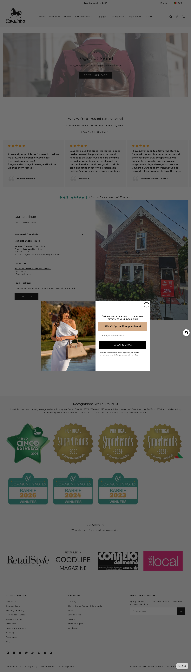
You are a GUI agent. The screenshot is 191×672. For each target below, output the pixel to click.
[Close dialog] (146, 304)
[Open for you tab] (186, 332)
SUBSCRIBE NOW (123, 345)
